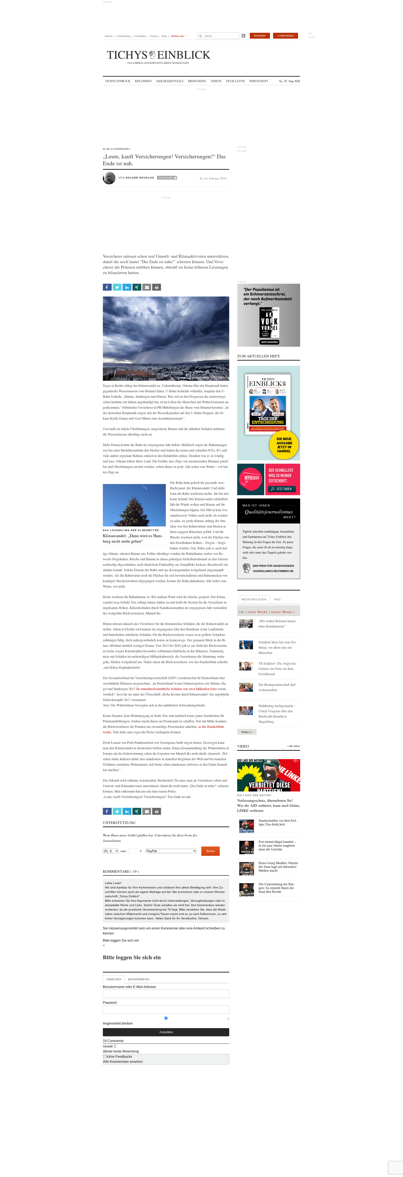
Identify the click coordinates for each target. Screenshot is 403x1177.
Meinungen (197, 81)
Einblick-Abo (177, 36)
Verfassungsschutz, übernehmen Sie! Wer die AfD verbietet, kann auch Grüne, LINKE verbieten (268, 805)
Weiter (210, 851)
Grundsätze (140, 36)
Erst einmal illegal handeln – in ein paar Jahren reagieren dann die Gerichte (277, 845)
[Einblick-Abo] (268, 413)
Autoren (108, 36)
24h (241, 612)
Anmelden (260, 35)
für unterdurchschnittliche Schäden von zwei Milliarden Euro (176, 688)
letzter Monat (281, 612)
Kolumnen (143, 81)
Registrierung (138, 979)
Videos (216, 81)
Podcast (154, 36)
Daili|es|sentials (169, 81)
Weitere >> (246, 731)
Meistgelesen (254, 599)
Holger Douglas (140, 177)
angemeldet (129, 928)
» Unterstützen (285, 35)
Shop (164, 36)
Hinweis (203, 918)
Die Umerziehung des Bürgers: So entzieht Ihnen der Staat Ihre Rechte (276, 888)
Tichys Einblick (117, 81)
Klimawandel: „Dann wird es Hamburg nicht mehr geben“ (133, 538)
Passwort (110, 1002)
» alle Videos (293, 746)
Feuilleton (235, 81)
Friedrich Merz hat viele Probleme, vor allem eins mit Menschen (278, 647)
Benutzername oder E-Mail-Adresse (129, 987)
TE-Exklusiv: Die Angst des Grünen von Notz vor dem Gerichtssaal (277, 668)
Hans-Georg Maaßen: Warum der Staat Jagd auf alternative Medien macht (278, 866)
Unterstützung (123, 36)
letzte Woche (258, 612)
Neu (277, 599)
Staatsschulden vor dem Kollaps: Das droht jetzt (278, 822)
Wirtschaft (258, 81)
